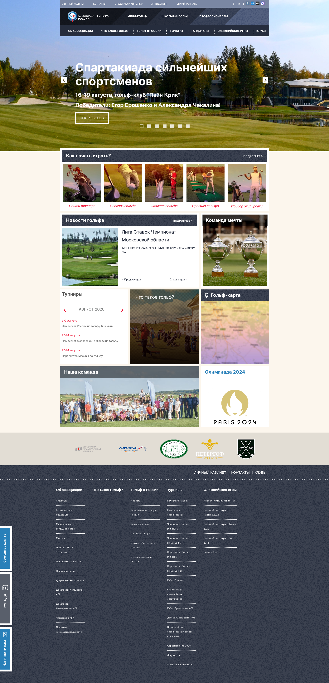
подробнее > (253, 156)
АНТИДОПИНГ (159, 3)
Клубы (260, 472)
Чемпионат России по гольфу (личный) (87, 326)
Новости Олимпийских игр (219, 500)
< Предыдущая (131, 279)
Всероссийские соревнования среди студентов (179, 631)
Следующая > (265, 80)
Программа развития (68, 561)
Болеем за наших (177, 500)
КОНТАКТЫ (99, 3)
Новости (136, 500)
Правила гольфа (140, 533)
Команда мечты (140, 524)
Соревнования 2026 (179, 645)
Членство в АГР (65, 617)
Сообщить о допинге (4, 548)
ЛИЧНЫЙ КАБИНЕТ (73, 3)
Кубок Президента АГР (180, 608)
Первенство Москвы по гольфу (82, 355)
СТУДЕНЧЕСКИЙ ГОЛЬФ (129, 3)
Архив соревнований (179, 664)
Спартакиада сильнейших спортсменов (174, 594)
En (238, 4)
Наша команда (81, 372)
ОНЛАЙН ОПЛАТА (187, 3)
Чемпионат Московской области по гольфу (90, 340)
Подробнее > (92, 118)
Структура (62, 500)
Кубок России (175, 580)
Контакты (240, 472)
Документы (173, 655)
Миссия (60, 538)
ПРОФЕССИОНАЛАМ (213, 16)
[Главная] (88, 16)
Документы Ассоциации (70, 580)
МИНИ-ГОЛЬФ (137, 16)
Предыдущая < (64, 80)
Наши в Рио (210, 552)
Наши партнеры (65, 571)
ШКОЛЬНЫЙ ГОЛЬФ (175, 16)
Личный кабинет (210, 472)
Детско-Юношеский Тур (181, 617)
